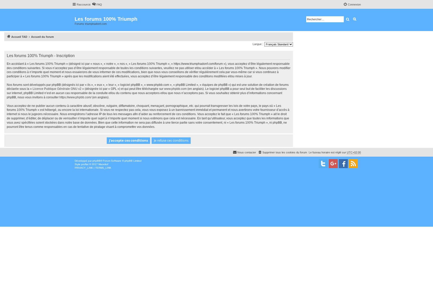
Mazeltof (103, 164)
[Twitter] (323, 163)
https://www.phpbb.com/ (75, 97)
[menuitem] (97, 5)
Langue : (258, 44)
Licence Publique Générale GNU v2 (57, 89)
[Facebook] (343, 163)
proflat (84, 164)
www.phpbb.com (175, 89)
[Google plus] (333, 163)
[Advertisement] (150, 207)
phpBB (96, 160)
